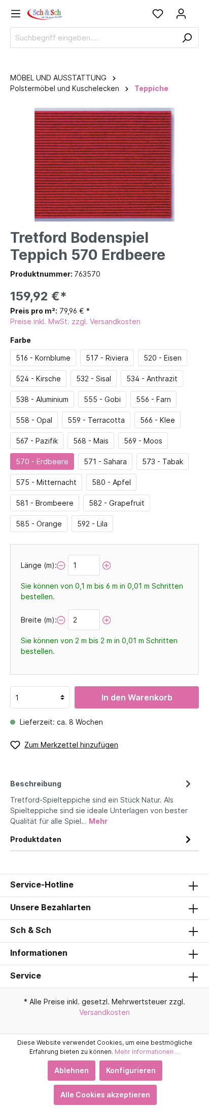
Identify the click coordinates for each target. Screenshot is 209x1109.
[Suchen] (187, 37)
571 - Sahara (105, 461)
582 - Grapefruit (117, 503)
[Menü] (18, 13)
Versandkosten (104, 1012)
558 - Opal (34, 420)
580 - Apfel (111, 482)
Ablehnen (71, 1070)
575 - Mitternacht (46, 482)
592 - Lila (92, 523)
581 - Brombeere (45, 503)
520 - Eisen (163, 357)
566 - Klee (157, 420)
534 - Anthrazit (152, 378)
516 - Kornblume (43, 357)
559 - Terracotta (96, 420)
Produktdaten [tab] (35, 839)
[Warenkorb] (196, 10)
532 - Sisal (93, 378)
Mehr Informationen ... (147, 1051)
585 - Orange (39, 523)
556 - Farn (153, 399)
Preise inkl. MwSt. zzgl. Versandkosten (75, 321)
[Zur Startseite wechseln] (45, 13)
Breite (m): (39, 619)
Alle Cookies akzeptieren (105, 1094)
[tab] (102, 801)
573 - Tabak (162, 461)
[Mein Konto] (181, 13)
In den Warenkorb (136, 697)
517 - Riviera (107, 357)
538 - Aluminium (42, 399)
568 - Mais (91, 440)
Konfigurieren (131, 1070)
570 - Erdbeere (42, 461)
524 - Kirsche (38, 378)
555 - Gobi (102, 399)
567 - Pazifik (37, 440)
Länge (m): (39, 565)
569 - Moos (143, 440)
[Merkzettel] (157, 13)
